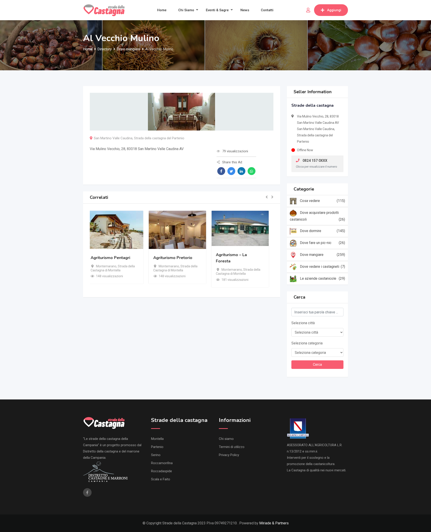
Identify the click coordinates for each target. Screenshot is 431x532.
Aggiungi (334, 10)
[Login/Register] (308, 10)
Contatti (267, 10)
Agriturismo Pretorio (176, 257)
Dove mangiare (322, 255)
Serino (156, 455)
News (244, 10)
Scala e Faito (160, 479)
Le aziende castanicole (322, 278)
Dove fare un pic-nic (322, 243)
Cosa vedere (322, 201)
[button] (267, 197)
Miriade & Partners (274, 523)
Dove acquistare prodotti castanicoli (317, 216)
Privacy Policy (229, 455)
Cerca (317, 364)
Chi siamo (186, 10)
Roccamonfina (162, 463)
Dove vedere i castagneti (322, 266)
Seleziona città (303, 323)
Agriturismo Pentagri (114, 257)
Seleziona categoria (307, 343)
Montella (157, 439)
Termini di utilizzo (231, 447)
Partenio (157, 447)
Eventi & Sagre (217, 10)
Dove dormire (322, 231)
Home (162, 10)
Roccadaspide (161, 471)
